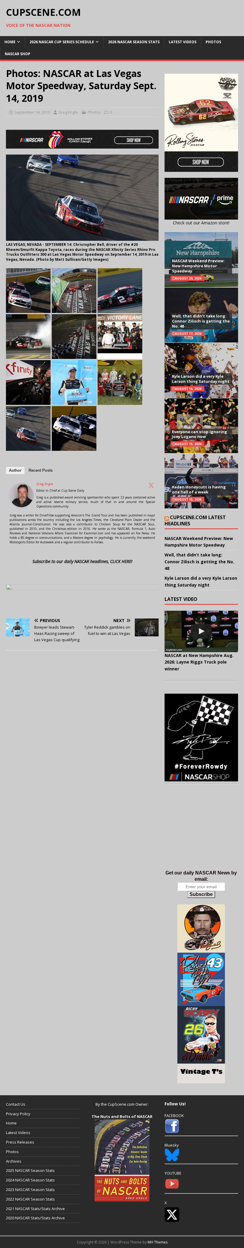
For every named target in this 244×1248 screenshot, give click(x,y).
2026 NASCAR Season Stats (133, 41)
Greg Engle (68, 112)
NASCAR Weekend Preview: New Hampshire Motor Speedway (198, 266)
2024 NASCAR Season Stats (30, 1180)
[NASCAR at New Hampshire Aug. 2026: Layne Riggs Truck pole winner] (201, 631)
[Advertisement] (201, 833)
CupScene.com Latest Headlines (195, 520)
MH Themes (158, 1242)
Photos (213, 41)
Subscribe (201, 894)
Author (15, 470)
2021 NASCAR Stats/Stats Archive (35, 1208)
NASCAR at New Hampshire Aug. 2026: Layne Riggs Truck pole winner (199, 662)
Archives (13, 1161)
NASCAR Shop (17, 53)
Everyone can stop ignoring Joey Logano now (199, 434)
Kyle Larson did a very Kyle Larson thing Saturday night (200, 379)
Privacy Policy (18, 1113)
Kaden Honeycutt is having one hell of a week (199, 489)
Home (9, 41)
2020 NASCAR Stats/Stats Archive (35, 1218)
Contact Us (15, 1104)
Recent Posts (41, 470)
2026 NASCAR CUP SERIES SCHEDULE (61, 41)
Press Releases (20, 1142)
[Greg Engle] (21, 504)
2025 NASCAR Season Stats (30, 1170)
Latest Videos (182, 41)
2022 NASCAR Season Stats (30, 1199)
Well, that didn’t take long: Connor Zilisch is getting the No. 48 (201, 321)
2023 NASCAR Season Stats (30, 1189)
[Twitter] (151, 485)
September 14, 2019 (32, 112)
